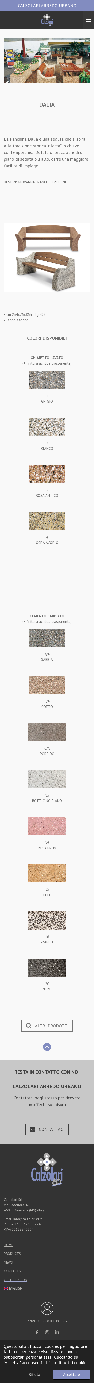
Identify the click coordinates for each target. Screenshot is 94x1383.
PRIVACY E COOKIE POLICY (47, 1321)
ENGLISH (15, 1288)
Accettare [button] (71, 1374)
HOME (8, 1245)
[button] (86, 42)
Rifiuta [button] (34, 1374)
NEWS (8, 1262)
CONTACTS (12, 1271)
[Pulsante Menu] (88, 20)
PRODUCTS (12, 1253)
